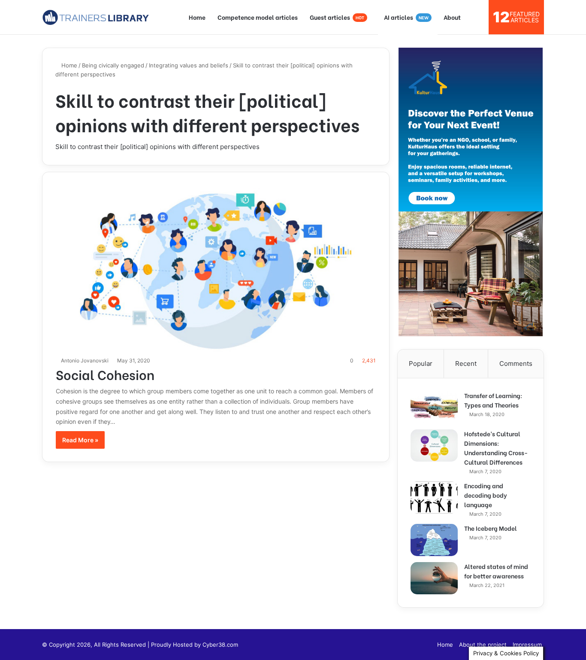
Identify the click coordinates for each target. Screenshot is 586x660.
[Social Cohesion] (216, 268)
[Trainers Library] (95, 17)
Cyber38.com (220, 644)
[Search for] (477, 17)
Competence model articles (257, 16)
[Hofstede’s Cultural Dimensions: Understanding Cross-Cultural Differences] (434, 445)
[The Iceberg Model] (434, 540)
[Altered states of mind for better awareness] (434, 578)
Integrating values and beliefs (188, 65)
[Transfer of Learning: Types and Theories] (434, 407)
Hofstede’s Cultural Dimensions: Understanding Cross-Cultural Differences (496, 447)
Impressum (527, 644)
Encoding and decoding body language (485, 495)
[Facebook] (425, 644)
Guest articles (337, 16)
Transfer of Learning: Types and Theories (493, 400)
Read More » (80, 440)
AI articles (406, 16)
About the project (483, 644)
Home (197, 16)
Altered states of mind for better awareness (496, 571)
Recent (466, 363)
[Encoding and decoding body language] (434, 497)
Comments (515, 363)
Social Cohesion (105, 374)
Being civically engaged (113, 65)
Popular (420, 363)
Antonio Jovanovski (85, 360)
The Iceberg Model (490, 527)
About (452, 16)
